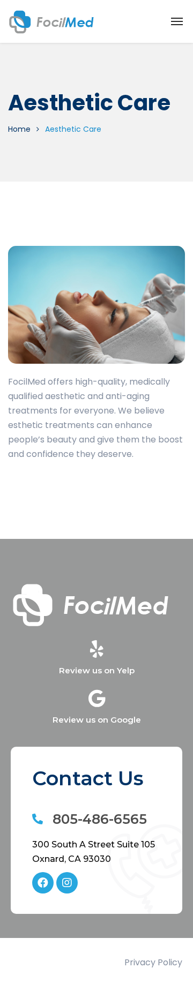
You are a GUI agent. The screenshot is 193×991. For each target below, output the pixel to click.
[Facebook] (43, 883)
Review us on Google (97, 720)
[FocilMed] (52, 21)
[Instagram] (67, 883)
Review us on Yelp (97, 670)
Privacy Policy (153, 962)
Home (19, 129)
